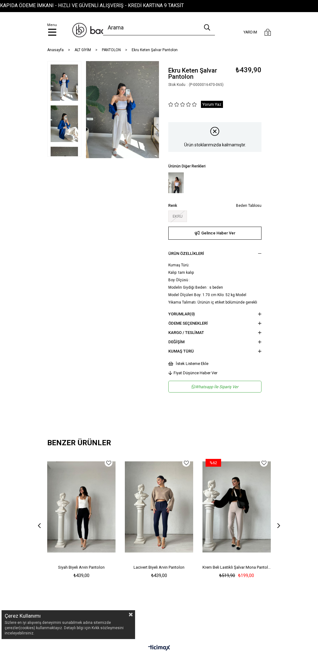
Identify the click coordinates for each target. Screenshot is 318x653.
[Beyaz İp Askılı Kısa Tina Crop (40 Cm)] (176, 182)
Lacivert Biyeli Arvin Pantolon (159, 567)
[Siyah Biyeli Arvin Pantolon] (81, 507)
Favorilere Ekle (108, 463)
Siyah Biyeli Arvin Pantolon (81, 567)
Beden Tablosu (248, 205)
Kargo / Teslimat (186, 332)
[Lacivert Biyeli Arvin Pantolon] (159, 507)
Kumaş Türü (181, 351)
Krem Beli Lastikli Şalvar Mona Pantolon (236, 567)
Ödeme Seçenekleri (188, 323)
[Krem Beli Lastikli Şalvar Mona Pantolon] (236, 507)
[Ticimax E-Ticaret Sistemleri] (159, 648)
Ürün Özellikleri (186, 253)
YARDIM (250, 32)
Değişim (176, 342)
